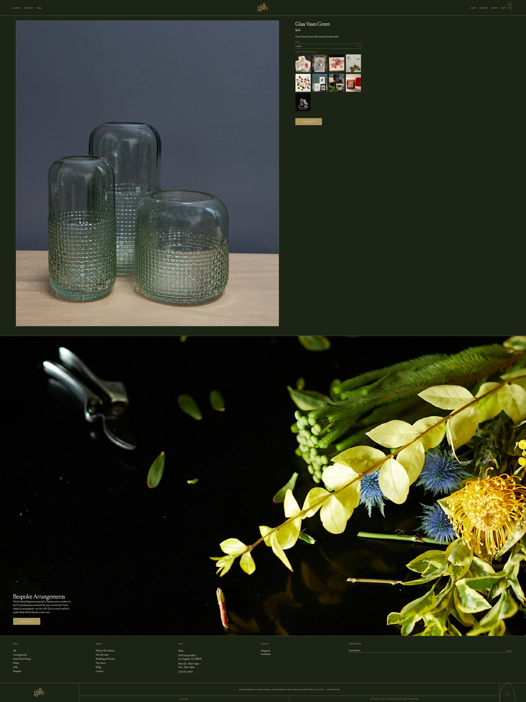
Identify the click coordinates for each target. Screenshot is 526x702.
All (14, 650)
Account (28, 8)
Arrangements (20, 654)
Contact (99, 671)
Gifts (15, 667)
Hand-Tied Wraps (22, 658)
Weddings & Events (105, 658)
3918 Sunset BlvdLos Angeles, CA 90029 (190, 656)
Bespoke (17, 671)
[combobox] (328, 46)
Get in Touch (26, 621)
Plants (16, 662)
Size (297, 42)
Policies (184, 699)
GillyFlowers (387, 699)
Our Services (102, 654)
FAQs (98, 667)
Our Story (101, 662)
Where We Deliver (105, 650)
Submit (509, 651)
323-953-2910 (185, 671)
